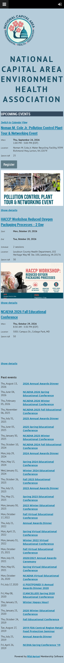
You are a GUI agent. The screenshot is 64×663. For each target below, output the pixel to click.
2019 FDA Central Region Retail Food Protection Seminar (43, 629)
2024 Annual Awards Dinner (41, 453)
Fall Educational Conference (41, 619)
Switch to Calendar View (14, 122)
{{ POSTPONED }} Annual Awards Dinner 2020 (38, 586)
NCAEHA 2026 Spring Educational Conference (38, 393)
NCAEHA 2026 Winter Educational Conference (38, 402)
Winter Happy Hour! (36, 602)
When (3, 140)
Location (4, 147)
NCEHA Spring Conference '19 (41, 645)
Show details (9, 210)
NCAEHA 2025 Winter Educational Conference (38, 437)
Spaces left (5, 155)
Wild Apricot (33, 656)
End (2, 239)
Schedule (4, 247)
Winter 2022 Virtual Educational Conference (38, 542)
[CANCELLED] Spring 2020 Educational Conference (39, 595)
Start (3, 231)
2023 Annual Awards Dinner (41, 488)
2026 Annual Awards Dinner (41, 383)
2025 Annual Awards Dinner (41, 418)
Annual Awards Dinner (37, 523)
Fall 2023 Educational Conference (36, 481)
